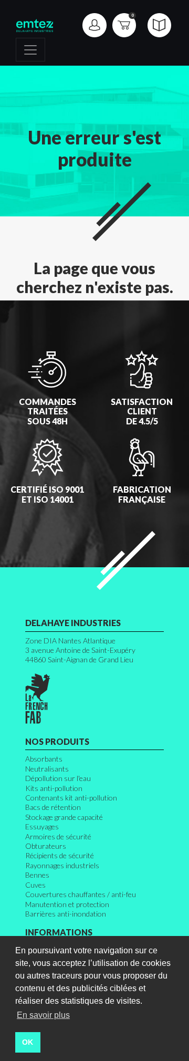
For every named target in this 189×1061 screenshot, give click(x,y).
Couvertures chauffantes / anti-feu (80, 894)
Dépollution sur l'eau (58, 778)
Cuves (35, 884)
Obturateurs (45, 845)
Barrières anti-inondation (65, 913)
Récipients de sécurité (59, 855)
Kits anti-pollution (53, 788)
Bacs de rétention (53, 807)
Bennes (37, 874)
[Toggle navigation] (30, 49)
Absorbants (43, 758)
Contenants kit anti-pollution (71, 797)
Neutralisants (47, 768)
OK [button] (27, 1042)
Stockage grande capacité (64, 817)
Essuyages (42, 826)
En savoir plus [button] (43, 1015)
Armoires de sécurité (58, 836)
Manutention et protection (67, 904)
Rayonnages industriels (62, 865)
